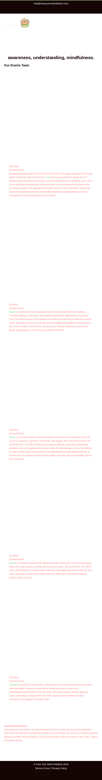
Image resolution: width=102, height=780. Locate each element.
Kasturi (12, 563)
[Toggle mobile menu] (97, 18)
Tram (47, 177)
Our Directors (10, 709)
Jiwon (12, 437)
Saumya (13, 685)
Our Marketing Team (14, 720)
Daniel (12, 312)
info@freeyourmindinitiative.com (50, 3)
